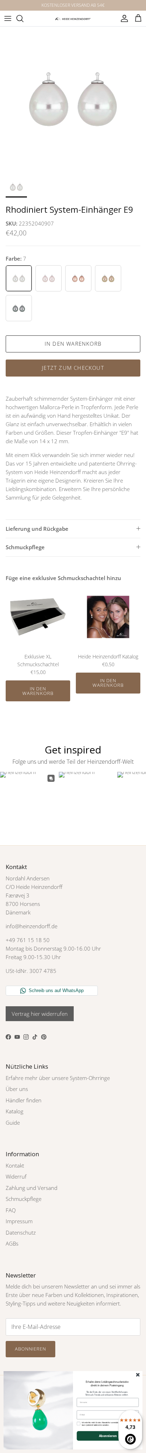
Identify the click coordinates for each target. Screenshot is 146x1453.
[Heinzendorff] (73, 18)
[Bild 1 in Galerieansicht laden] (73, 100)
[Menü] (8, 18)
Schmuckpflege (25, 547)
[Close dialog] (138, 1374)
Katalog (14, 1111)
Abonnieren (30, 1349)
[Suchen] (23, 18)
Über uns (17, 1088)
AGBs (12, 1243)
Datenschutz (21, 1232)
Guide (13, 1122)
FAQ (11, 1210)
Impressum (19, 1221)
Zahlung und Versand (31, 1187)
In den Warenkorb (73, 343)
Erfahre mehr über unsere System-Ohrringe (58, 1077)
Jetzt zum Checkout (73, 367)
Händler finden (23, 1100)
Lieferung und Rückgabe (37, 528)
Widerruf (16, 1176)
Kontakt (15, 1165)
